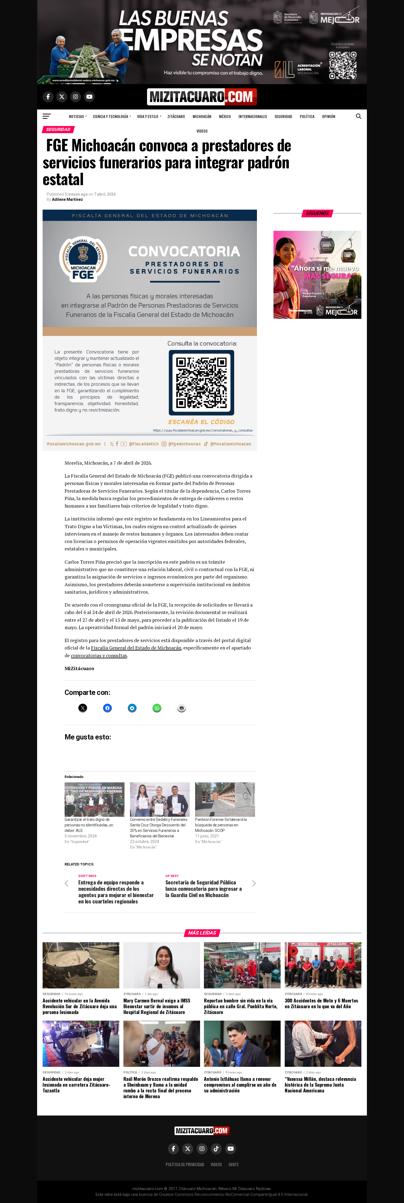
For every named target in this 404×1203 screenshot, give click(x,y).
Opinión (328, 116)
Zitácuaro (176, 116)
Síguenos (317, 213)
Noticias (76, 116)
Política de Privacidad (185, 1164)
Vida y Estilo (147, 116)
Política (307, 116)
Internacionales (253, 116)
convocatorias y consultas (99, 655)
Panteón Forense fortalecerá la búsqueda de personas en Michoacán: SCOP (221, 825)
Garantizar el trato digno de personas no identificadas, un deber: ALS (89, 825)
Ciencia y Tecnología (110, 116)
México (225, 116)
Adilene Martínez (67, 199)
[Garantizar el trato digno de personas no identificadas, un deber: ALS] (94, 799)
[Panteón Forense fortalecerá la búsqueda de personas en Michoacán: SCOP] (225, 799)
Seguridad (283, 116)
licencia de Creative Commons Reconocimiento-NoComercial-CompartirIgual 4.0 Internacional (223, 1194)
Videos (202, 131)
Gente (234, 1164)
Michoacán (202, 116)
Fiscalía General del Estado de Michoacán (136, 648)
